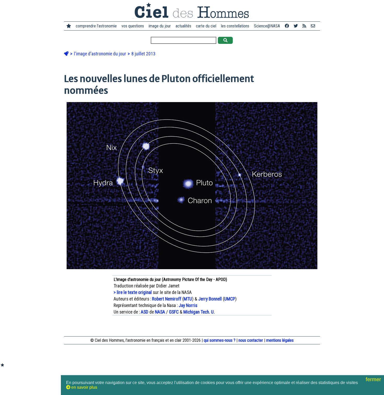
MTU (188, 299)
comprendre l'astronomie (96, 25)
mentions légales (280, 340)
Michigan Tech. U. (199, 312)
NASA (160, 312)
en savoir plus (83, 387)
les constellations (235, 25)
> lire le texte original (133, 292)
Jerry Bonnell (210, 299)
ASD (144, 312)
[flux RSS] (304, 26)
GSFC (174, 312)
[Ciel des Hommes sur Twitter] (295, 26)
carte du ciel (206, 25)
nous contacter (250, 340)
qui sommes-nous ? (219, 340)
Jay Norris (188, 305)
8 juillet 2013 (143, 53)
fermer (374, 379)
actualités (183, 25)
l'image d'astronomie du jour (100, 53)
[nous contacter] (313, 26)
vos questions (132, 25)
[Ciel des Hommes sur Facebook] (286, 26)
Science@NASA (267, 25)
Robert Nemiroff (166, 299)
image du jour (160, 25)
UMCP (229, 299)
